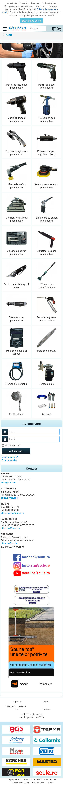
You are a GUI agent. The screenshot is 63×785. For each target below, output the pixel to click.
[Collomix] (47, 740)
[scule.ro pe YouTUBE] (31, 573)
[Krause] (47, 751)
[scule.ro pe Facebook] (31, 557)
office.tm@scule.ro (10, 543)
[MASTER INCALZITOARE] (47, 761)
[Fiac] (16, 740)
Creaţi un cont (9, 456)
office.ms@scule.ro (10, 528)
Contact (46, 709)
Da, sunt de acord (31, 20)
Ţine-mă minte (12, 445)
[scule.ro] (47, 772)
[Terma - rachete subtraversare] (47, 729)
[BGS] (16, 729)
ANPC (46, 701)
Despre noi (16, 701)
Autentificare (16, 451)
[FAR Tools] (16, 772)
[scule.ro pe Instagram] (31, 566)
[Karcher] (16, 761)
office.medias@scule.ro (12, 512)
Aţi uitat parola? (9, 459)
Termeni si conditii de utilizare (16, 708)
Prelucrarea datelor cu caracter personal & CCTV (31, 715)
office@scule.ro (8, 482)
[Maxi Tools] (16, 751)
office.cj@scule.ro (9, 497)
